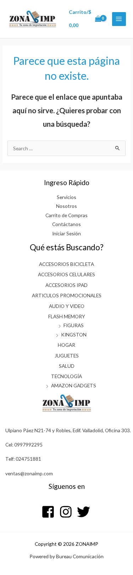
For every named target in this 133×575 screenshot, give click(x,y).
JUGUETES (67, 355)
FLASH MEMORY (66, 316)
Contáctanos (66, 224)
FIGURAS (73, 325)
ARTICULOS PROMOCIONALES (66, 295)
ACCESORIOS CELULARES (66, 274)
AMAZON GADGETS (73, 385)
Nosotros (66, 206)
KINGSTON (74, 334)
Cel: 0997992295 (24, 444)
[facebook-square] (49, 511)
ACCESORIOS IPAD (66, 285)
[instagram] (67, 511)
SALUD (66, 366)
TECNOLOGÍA (66, 376)
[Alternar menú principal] (119, 19)
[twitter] (84, 511)
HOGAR (66, 345)
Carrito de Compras (66, 215)
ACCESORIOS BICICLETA (66, 264)
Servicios (66, 197)
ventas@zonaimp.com (29, 473)
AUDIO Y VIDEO (66, 306)
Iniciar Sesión (66, 233)
